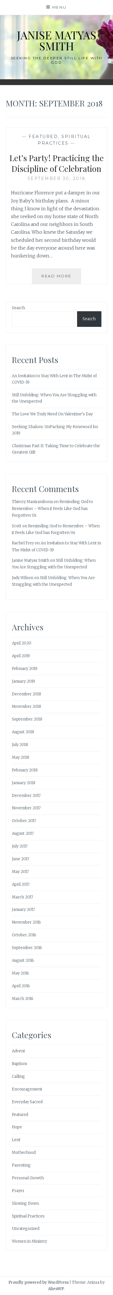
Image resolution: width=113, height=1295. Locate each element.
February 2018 (25, 770)
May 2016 (20, 973)
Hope (17, 1127)
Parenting (21, 1165)
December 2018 (26, 694)
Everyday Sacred (27, 1101)
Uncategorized (25, 1228)
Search (18, 307)
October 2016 (24, 935)
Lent (16, 1139)
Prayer (18, 1190)
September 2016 (27, 947)
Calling (18, 1076)
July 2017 (20, 846)
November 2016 (26, 922)
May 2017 (20, 871)
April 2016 (21, 985)
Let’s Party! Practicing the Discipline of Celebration (57, 163)
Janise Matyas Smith (56, 40)
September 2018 (27, 719)
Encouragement (27, 1089)
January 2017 (23, 909)
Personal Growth (28, 1178)
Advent (18, 1051)
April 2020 (21, 643)
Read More (61, 278)
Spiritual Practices (28, 1216)
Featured (43, 136)
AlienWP (56, 1288)
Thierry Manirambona (32, 501)
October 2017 (24, 820)
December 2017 (26, 795)
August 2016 (23, 960)
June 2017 (20, 858)
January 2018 (23, 782)
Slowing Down (25, 1203)
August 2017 (23, 833)
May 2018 (20, 757)
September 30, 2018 (57, 178)
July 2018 (20, 744)
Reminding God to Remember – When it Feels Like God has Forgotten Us (52, 508)
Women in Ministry (29, 1241)
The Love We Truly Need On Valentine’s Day (52, 414)
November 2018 (26, 706)
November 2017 (26, 808)
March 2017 (22, 897)
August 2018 (23, 732)
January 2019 (23, 681)
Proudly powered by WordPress (38, 1282)
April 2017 (21, 884)
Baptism (19, 1063)
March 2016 (22, 998)
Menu (59, 7)
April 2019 (21, 655)
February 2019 (24, 668)
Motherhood (24, 1152)
